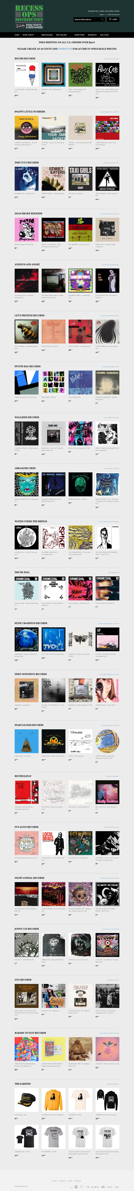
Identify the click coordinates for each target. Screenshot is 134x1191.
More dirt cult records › (111, 163)
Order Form (79, 35)
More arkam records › (112, 468)
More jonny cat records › (111, 929)
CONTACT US (65, 49)
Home (17, 35)
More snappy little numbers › (109, 112)
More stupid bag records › (110, 366)
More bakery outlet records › (109, 1033)
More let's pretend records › (109, 315)
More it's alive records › (111, 827)
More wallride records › (111, 417)
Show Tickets (28, 35)
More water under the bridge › (109, 521)
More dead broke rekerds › (110, 214)
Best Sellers (61, 35)
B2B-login (104, 35)
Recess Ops (24, 1186)
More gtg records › (113, 980)
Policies (54, 1181)
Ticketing (77, 1181)
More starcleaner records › (110, 725)
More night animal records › (110, 878)
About (70, 1181)
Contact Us (62, 1181)
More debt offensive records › (109, 674)
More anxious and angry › (110, 265)
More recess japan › (112, 776)
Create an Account (113, 14)
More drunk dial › (113, 572)
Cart (114, 19)
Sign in (102, 14)
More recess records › (111, 59)
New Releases (47, 35)
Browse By (92, 35)
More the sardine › (113, 1084)
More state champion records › (108, 623)
